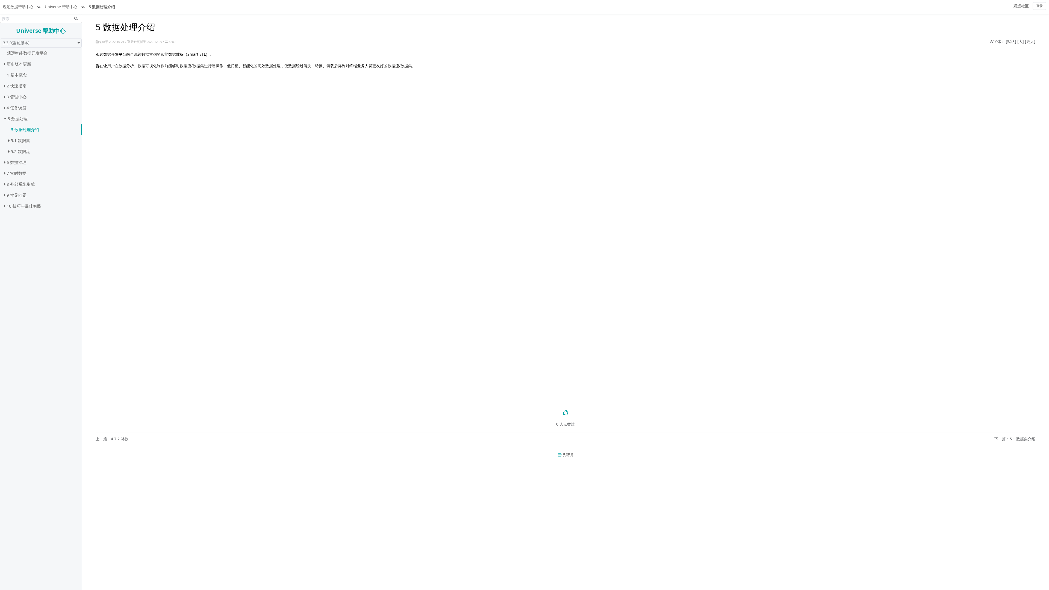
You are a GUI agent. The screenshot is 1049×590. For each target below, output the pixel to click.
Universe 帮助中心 (61, 6)
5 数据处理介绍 (102, 6)
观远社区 (1021, 5)
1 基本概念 (17, 75)
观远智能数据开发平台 (27, 53)
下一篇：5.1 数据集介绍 (1014, 439)
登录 (1039, 6)
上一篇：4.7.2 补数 (112, 439)
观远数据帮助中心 (18, 6)
